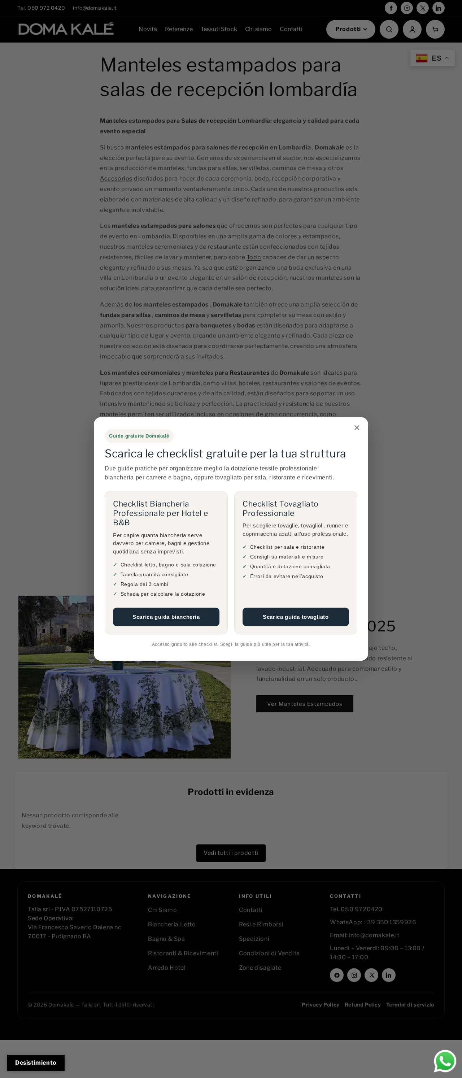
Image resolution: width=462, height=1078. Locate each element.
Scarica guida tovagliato (295, 617)
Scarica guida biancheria (166, 617)
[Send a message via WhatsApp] (445, 1061)
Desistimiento (36, 1062)
